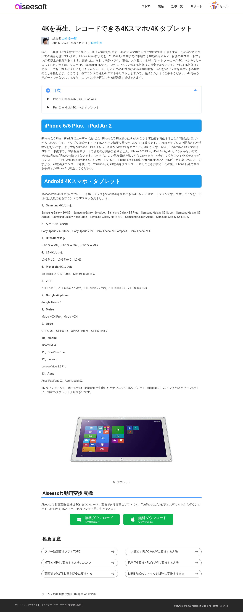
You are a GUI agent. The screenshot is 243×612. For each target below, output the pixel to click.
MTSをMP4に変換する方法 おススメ (68, 562)
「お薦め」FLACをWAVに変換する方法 (153, 551)
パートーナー (60, 604)
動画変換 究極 (62, 594)
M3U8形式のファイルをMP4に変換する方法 (156, 573)
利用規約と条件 (75, 604)
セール (224, 6)
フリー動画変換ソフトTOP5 (62, 551)
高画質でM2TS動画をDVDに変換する (68, 573)
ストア (146, 6)
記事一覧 (177, 6)
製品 (161, 6)
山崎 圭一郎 (69, 38)
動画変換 (96, 43)
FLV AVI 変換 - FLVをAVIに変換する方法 (153, 562)
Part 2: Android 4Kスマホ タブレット (76, 107)
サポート (196, 6)
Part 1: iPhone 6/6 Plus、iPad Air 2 (75, 99)
